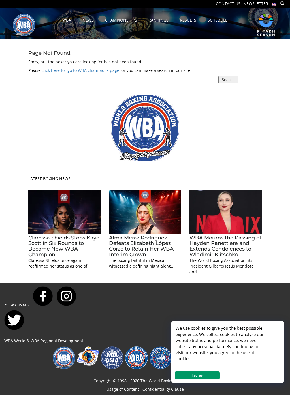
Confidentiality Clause (163, 389)
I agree (197, 375)
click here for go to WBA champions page (80, 70)
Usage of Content (122, 389)
